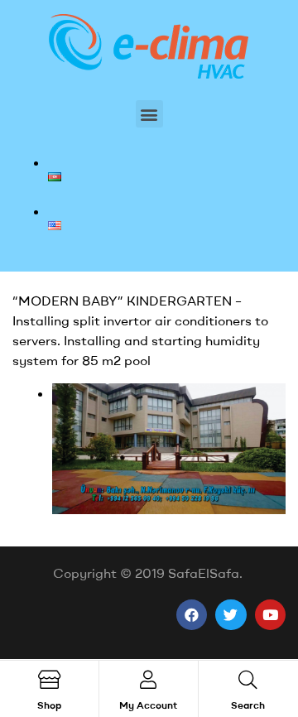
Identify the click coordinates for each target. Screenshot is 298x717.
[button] (149, 114)
